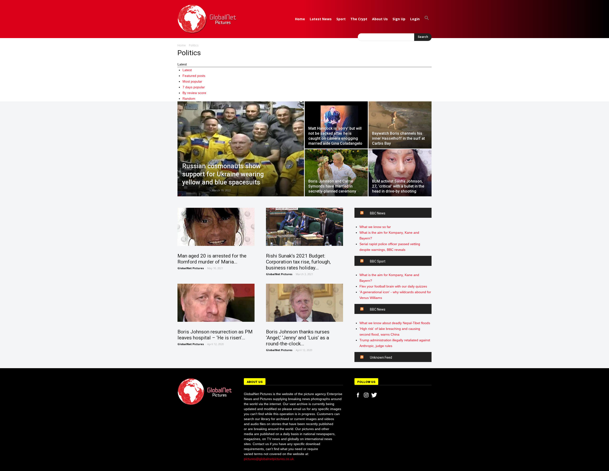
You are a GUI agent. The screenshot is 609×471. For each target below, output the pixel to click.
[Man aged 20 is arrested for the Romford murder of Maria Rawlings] (216, 227)
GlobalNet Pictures (195, 190)
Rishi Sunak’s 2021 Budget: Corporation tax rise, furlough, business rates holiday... (298, 262)
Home (300, 19)
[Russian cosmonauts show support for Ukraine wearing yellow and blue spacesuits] (240, 154)
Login (415, 19)
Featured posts (193, 76)
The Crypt (358, 19)
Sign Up (399, 19)
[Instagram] (366, 395)
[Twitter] (374, 395)
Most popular (192, 81)
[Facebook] (358, 395)
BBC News (377, 213)
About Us (380, 19)
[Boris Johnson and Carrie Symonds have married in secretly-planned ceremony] (336, 172)
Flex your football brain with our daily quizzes (393, 286)
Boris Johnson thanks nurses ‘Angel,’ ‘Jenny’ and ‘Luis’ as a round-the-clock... (297, 338)
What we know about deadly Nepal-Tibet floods (394, 323)
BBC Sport (377, 261)
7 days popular (193, 87)
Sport (341, 19)
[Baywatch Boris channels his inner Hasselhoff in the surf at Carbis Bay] (400, 125)
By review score (194, 93)
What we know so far (375, 227)
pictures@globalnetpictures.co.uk (269, 459)
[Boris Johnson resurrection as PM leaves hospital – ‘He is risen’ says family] (216, 303)
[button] (427, 19)
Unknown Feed (381, 357)
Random (188, 98)
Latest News (321, 19)
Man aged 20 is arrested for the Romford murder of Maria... (211, 259)
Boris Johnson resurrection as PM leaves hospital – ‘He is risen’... (215, 335)
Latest (187, 70)
